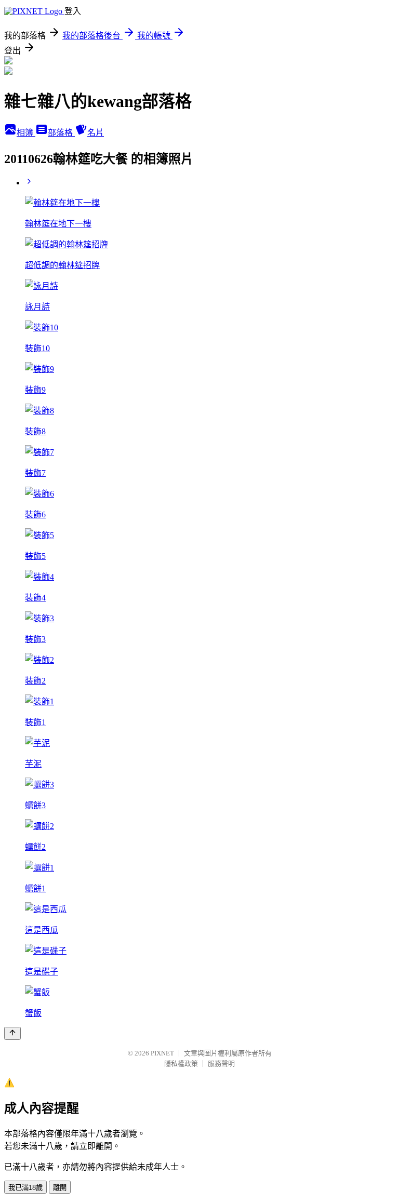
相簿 (26, 132)
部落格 (61, 132)
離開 (59, 1188)
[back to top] (12, 1033)
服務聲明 (221, 1063)
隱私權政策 (181, 1063)
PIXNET (162, 1053)
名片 (95, 132)
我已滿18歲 (25, 1188)
